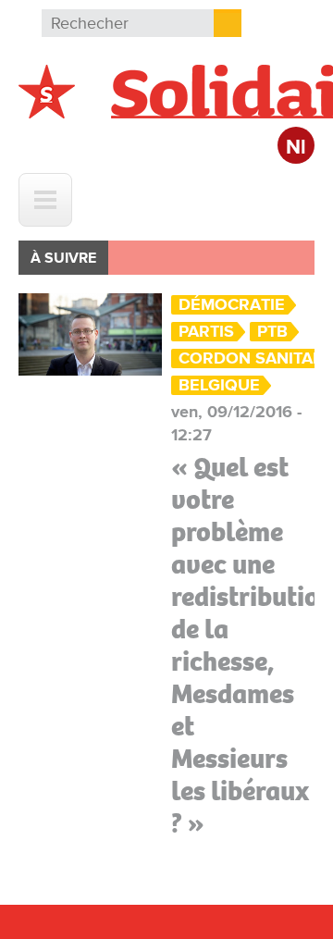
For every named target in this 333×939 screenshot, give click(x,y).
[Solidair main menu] (45, 200)
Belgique (219, 385)
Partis (206, 331)
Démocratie (232, 305)
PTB (272, 331)
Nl (296, 147)
